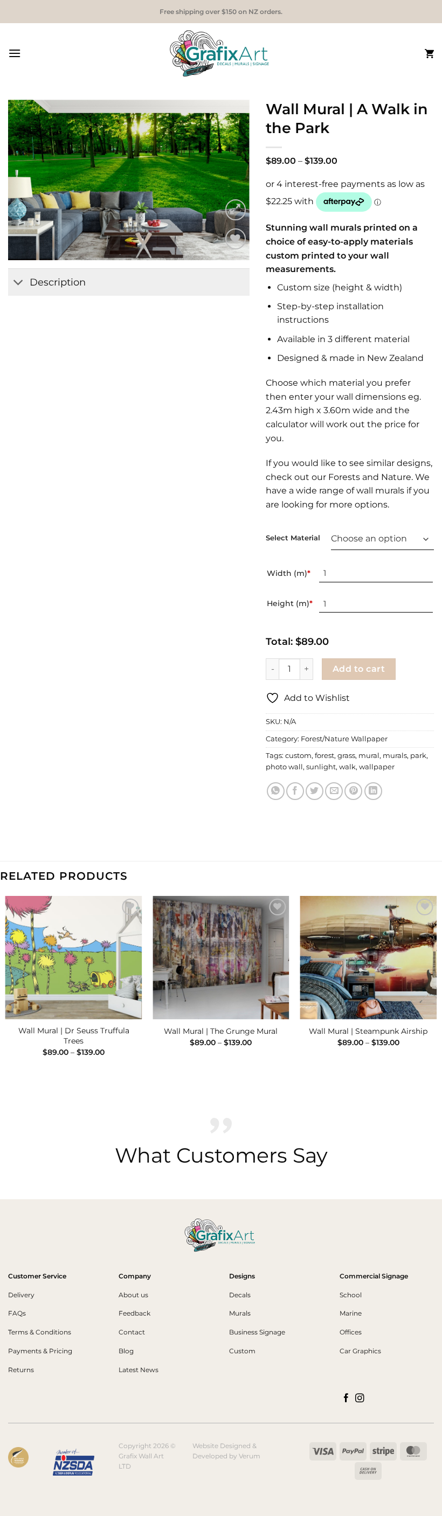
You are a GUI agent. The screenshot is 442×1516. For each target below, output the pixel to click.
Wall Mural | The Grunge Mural (221, 1031)
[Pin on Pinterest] (353, 791)
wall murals (380, 490)
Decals (240, 1295)
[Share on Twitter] (314, 791)
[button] (14, 53)
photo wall (284, 767)
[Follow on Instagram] (359, 1398)
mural (368, 756)
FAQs (17, 1313)
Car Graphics (360, 1351)
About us (133, 1295)
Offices (351, 1332)
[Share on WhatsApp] (276, 791)
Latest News (138, 1370)
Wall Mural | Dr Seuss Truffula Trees (73, 1036)
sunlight (321, 767)
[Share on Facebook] (295, 791)
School (351, 1295)
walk (347, 767)
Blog (126, 1351)
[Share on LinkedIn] (373, 791)
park (418, 756)
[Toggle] (18, 283)
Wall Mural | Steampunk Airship (368, 1031)
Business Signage (257, 1332)
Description (58, 282)
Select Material (293, 538)
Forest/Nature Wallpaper (344, 739)
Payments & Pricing (40, 1351)
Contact (132, 1332)
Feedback (134, 1313)
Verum (249, 1456)
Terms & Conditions (39, 1332)
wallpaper (377, 767)
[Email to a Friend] (334, 791)
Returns (21, 1370)
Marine (351, 1313)
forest (324, 756)
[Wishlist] (235, 238)
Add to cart (359, 669)
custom (298, 756)
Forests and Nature (369, 477)
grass (346, 756)
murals (395, 756)
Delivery (21, 1295)
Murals (240, 1313)
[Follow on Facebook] (346, 1398)
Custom (242, 1351)
